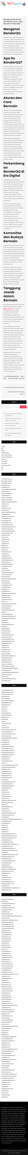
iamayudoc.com (5, 976)
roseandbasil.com (6, 608)
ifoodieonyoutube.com (7, 922)
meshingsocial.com (6, 796)
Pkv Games (11, 378)
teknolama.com (5, 758)
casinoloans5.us (5, 628)
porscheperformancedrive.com (9, 1026)
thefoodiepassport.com (7, 639)
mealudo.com (5, 808)
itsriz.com (3, 725)
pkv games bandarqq (12, 1120)
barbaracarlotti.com (6, 658)
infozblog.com (5, 589)
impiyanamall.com (6, 939)
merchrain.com (5, 1084)
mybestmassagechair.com (8, 618)
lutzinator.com (5, 1030)
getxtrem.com (5, 792)
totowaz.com (4, 852)
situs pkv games (21, 1128)
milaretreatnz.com (6, 551)
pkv (2, 448)
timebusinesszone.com (7, 881)
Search (14, 402)
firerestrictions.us (5, 583)
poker (17, 1107)
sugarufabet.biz (5, 1065)
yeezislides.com (5, 911)
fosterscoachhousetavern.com (9, 765)
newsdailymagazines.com (8, 907)
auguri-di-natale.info (6, 493)
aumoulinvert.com (6, 637)
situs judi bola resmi (11, 1134)
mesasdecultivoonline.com (8, 767)
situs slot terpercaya (6, 457)
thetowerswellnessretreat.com (9, 1049)
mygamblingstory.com (7, 690)
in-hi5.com (4, 711)
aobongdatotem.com (7, 914)
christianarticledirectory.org (8, 678)
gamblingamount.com (7, 871)
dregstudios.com (5, 562)
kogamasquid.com (6, 670)
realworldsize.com (6, 756)
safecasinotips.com (6, 999)
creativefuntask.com (6, 968)
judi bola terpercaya (10, 1136)
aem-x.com (4, 949)
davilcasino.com (5, 945)
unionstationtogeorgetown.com (9, 974)
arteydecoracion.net (6, 599)
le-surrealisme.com (6, 522)
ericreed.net (4, 620)
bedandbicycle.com (6, 986)
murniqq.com (8, 1138)
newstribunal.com (6, 905)
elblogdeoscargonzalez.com (8, 593)
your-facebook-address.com (9, 1074)
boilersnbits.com (5, 769)
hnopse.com (4, 875)
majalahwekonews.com (7, 692)
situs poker (4, 463)
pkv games (4, 461)
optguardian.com (6, 941)
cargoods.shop (5, 727)
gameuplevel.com (6, 953)
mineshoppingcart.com (7, 924)
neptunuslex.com (6, 491)
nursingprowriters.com (7, 842)
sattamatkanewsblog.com (8, 848)
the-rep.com (4, 537)
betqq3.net (4, 626)
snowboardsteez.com (7, 783)
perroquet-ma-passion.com (8, 1076)
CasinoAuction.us (6, 630)
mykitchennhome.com (7, 635)
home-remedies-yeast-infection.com (11, 916)
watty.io (3, 721)
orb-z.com (4, 763)
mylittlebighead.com (6, 978)
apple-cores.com (6, 653)
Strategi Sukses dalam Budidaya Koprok (16, 393)
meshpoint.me (5, 740)
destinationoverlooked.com (8, 869)
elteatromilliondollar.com (8, 750)
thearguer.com (5, 798)
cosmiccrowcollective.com (8, 734)
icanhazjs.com (5, 645)
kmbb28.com (4, 1086)
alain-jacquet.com (6, 736)
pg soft (9, 1111)
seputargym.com (6, 936)
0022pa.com (4, 545)
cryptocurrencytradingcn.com (9, 850)
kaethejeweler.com (6, 1053)
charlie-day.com (5, 811)
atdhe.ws (3, 612)
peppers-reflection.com (7, 883)
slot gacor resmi (14, 1118)
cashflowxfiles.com (6, 788)
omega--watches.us (6, 497)
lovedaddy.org (5, 817)
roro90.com (4, 706)
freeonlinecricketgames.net (8, 578)
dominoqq (4, 1128)
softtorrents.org (5, 1018)
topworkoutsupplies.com (7, 926)
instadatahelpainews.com (8, 1080)
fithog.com (4, 601)
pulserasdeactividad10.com (8, 655)
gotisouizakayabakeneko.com (9, 738)
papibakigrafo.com (6, 643)
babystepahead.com (6, 867)
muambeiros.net (5, 587)
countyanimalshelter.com (8, 860)
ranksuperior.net (5, 865)
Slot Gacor (21, 378)
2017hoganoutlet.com (7, 694)
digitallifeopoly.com (6, 932)
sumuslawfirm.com (6, 840)
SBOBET (16, 378)
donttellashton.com (6, 702)
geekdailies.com (5, 1082)
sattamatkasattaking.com (8, 1055)
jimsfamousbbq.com (6, 479)
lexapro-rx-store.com (7, 664)
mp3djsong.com (5, 487)
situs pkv (3, 459)
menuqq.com (5, 1107)
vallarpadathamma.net (7, 754)
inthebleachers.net (6, 662)
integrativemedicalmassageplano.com (11, 819)
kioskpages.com (5, 1043)
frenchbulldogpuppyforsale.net (9, 668)
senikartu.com (5, 717)
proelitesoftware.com (7, 1003)
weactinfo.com (5, 794)
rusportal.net (4, 719)
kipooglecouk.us (5, 633)
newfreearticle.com (6, 773)
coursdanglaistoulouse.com (8, 489)
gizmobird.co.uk (5, 485)
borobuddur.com (5, 959)
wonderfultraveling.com (7, 572)
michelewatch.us (5, 495)
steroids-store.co (5, 597)
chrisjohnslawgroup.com (7, 1009)
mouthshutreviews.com (7, 928)
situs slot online (8, 1143)
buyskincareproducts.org (7, 666)
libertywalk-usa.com (6, 481)
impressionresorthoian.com (8, 833)
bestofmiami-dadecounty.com (9, 920)
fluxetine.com (5, 622)
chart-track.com (5, 570)
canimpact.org (5, 647)
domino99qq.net (5, 698)
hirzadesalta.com (6, 930)
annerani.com (5, 541)
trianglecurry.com (6, 1045)
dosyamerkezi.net (6, 520)
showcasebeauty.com (7, 524)
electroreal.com (5, 918)
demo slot (22, 1118)
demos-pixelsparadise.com (8, 512)
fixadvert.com (5, 504)
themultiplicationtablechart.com (10, 672)
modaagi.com (5, 554)
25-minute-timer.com (7, 966)
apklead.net (4, 1097)
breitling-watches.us (6, 499)
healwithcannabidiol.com (8, 1040)
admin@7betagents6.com (12, 376)
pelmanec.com (5, 696)
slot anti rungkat (14, 1116)
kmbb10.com (4, 790)
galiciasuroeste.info (6, 558)
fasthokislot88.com (6, 997)
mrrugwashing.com (6, 821)
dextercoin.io (4, 676)
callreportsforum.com (7, 1088)
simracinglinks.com (6, 518)
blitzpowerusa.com (6, 775)
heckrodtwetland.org (6, 614)
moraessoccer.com (6, 566)
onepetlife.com (5, 1057)
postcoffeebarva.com (7, 748)
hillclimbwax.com (5, 873)
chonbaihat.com (5, 591)
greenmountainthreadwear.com (9, 844)
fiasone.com (4, 804)
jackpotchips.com (6, 1001)
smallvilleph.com (5, 556)
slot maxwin (20, 1111)
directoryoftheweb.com (7, 700)
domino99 (4, 1109)
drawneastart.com (6, 995)
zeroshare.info (5, 547)
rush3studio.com (5, 704)
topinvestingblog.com (7, 533)
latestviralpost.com (6, 771)
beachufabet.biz (5, 1061)
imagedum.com (5, 1047)
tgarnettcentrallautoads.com (9, 501)
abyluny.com (4, 1092)
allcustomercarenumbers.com (9, 1005)
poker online (10, 1122)
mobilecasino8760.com (7, 624)
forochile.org (4, 568)
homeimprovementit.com (8, 903)
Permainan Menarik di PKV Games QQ (14, 387)
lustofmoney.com (6, 879)
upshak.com (4, 827)
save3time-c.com (6, 508)
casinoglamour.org (6, 674)
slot (2, 467)
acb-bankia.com (5, 823)
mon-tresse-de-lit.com (7, 1063)
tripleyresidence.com (7, 1016)
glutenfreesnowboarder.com (9, 1036)
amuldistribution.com (7, 957)
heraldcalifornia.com (6, 988)
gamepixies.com (5, 993)
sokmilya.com (5, 1090)
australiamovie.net (6, 483)
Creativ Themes (16, 1153)
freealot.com (4, 980)
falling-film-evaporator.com (8, 838)
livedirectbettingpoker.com (8, 813)
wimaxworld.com (5, 576)
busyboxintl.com (5, 744)
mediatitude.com (6, 514)
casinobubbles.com (6, 934)
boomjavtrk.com (5, 1095)
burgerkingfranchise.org (7, 752)
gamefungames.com (7, 963)
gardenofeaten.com (6, 777)
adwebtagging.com (6, 863)
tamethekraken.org (6, 1028)
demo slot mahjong (6, 455)
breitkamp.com (5, 1013)
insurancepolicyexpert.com (8, 526)
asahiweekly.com (5, 982)
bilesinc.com (4, 549)
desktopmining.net (6, 660)
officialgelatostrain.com (7, 1051)
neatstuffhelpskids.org (7, 564)
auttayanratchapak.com (7, 746)
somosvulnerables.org (7, 1020)
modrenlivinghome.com (7, 1078)
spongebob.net (5, 742)
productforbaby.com (6, 761)
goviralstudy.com (6, 649)
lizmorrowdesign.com (7, 1038)
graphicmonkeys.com (7, 991)
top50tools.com (5, 535)
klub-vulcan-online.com (7, 1011)
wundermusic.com (6, 961)
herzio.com (4, 709)
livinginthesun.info (6, 723)
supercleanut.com (6, 984)
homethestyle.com (6, 955)
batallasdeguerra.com (7, 560)
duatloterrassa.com (6, 1022)
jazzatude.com (5, 543)
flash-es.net (4, 825)
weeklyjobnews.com (6, 858)
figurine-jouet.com (6, 1072)
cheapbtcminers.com (7, 972)
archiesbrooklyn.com (6, 585)
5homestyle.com (5, 680)
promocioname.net (6, 574)
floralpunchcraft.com (7, 802)
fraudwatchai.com (6, 947)
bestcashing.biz (5, 581)
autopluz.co (4, 506)
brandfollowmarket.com (7, 856)
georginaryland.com (6, 606)
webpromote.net (5, 595)
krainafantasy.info (6, 713)
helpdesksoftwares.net (7, 899)
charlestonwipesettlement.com (9, 854)
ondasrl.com (4, 1032)
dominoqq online (5, 465)
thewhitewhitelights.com (7, 610)
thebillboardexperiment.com (8, 1059)
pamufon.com (5, 1024)
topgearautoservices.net (7, 1070)
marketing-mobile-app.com (8, 800)
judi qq (3, 450)
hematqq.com (17, 1138)
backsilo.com (4, 829)
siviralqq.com (4, 831)
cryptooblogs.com (6, 951)
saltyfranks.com (5, 539)
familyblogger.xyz (6, 1007)
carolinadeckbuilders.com (8, 531)
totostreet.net (5, 943)
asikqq (3, 446)
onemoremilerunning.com (8, 781)
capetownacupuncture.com (8, 729)
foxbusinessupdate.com (7, 815)
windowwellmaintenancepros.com (10, 887)
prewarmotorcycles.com (7, 516)
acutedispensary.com (7, 846)
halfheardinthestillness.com (8, 616)
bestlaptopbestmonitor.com (8, 603)
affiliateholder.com (6, 890)
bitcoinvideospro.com (7, 731)
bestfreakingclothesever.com (9, 835)
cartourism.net (5, 651)
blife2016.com (5, 1034)
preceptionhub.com (6, 909)
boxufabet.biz (5, 1068)
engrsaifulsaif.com (6, 970)
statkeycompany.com (7, 529)
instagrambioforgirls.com (8, 786)
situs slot (7, 1116)
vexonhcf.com (5, 510)
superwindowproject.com (8, 641)
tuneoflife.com (5, 885)
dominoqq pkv (5, 453)
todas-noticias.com (6, 715)
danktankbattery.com (7, 806)
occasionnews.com (6, 877)
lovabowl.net (4, 901)
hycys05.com (5, 779)
